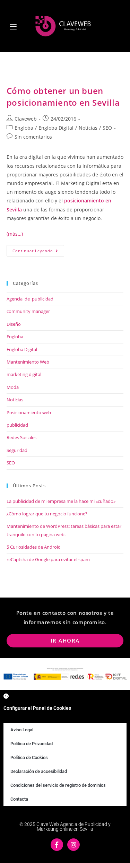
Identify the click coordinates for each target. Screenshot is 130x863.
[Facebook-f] (57, 844)
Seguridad (17, 450)
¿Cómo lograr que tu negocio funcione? (47, 514)
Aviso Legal (21, 729)
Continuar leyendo (38, 249)
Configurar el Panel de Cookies (37, 708)
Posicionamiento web (29, 412)
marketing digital (24, 374)
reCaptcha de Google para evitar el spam (48, 559)
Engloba (24, 127)
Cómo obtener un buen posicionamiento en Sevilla (63, 96)
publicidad (17, 425)
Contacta (19, 799)
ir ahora (65, 640)
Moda (13, 387)
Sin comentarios (33, 136)
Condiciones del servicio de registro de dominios (58, 785)
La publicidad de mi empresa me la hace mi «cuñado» (61, 501)
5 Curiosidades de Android (34, 547)
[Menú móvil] (13, 25)
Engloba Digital (55, 127)
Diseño (14, 324)
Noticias (88, 127)
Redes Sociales (21, 437)
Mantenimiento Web (28, 362)
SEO (107, 127)
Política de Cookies (29, 757)
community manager (28, 311)
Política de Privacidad (31, 743)
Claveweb (26, 118)
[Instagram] (73, 844)
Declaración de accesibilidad (38, 771)
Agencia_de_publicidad (30, 299)
